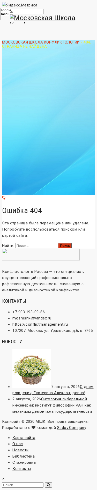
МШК (41, 421)
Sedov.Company (71, 427)
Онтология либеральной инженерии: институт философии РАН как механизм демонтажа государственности (52, 405)
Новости (20, 450)
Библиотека (23, 456)
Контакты (21, 468)
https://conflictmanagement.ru (40, 324)
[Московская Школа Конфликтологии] (48, 21)
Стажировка (24, 462)
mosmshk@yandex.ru (31, 318)
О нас (17, 444)
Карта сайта (23, 437)
